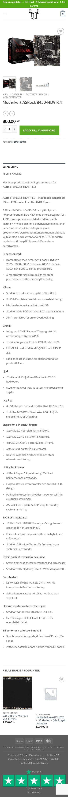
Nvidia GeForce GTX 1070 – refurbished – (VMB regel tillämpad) (50, 720)
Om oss (40, 749)
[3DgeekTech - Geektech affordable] (34, 14)
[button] (5, 14)
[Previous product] (12, 113)
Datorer (17, 94)
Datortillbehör (36, 94)
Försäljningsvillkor (16, 747)
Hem (5, 94)
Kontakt (29, 749)
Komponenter (12, 97)
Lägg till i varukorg (39, 130)
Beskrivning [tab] (10, 166)
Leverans (36, 747)
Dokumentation (54, 747)
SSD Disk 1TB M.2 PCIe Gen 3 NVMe (15, 717)
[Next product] (5, 113)
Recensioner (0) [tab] (12, 173)
